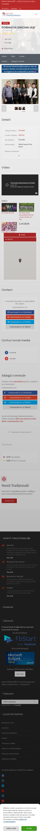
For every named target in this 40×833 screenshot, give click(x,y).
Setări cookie (11, 828)
